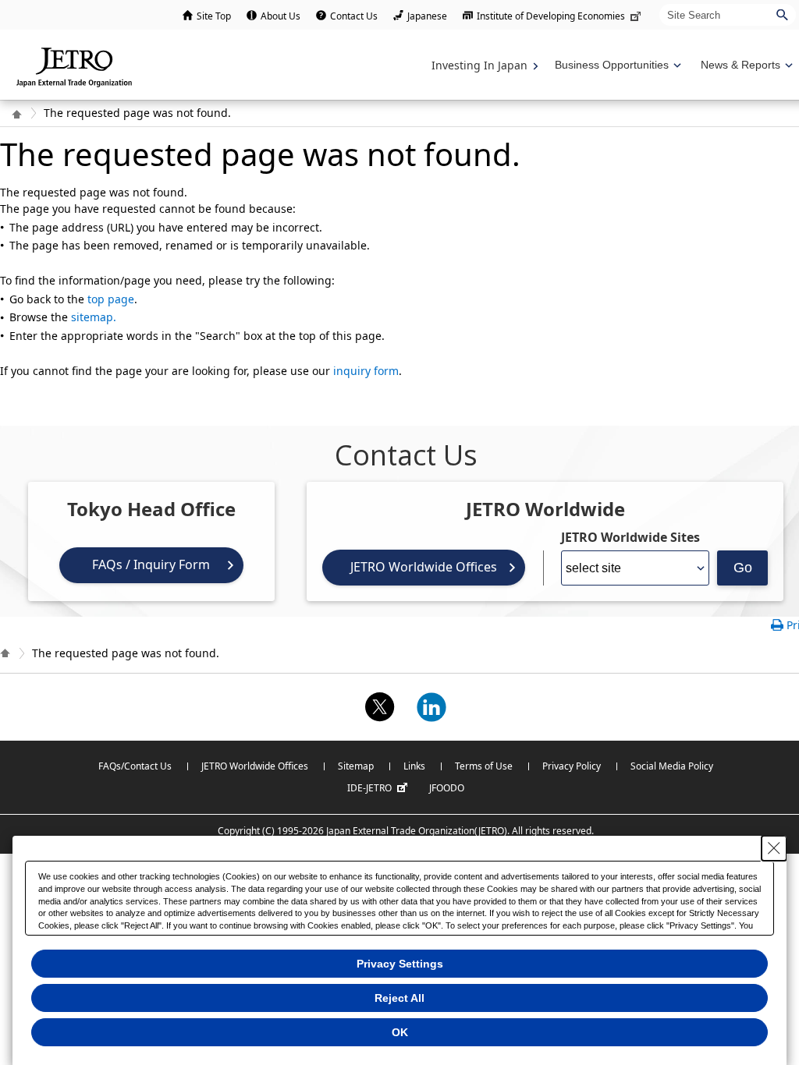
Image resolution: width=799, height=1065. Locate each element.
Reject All (399, 998)
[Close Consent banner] (774, 848)
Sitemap (356, 766)
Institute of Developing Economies (551, 16)
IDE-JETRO (369, 787)
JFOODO (446, 787)
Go (742, 567)
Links (414, 766)
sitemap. (93, 317)
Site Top (214, 16)
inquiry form (366, 370)
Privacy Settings (400, 963)
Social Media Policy (671, 766)
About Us (280, 16)
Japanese (427, 16)
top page (110, 299)
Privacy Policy (571, 766)
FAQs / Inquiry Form (151, 564)
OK (400, 1032)
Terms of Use (484, 766)
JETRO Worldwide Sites (630, 537)
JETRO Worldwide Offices (423, 566)
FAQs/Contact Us (135, 766)
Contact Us (354, 16)
